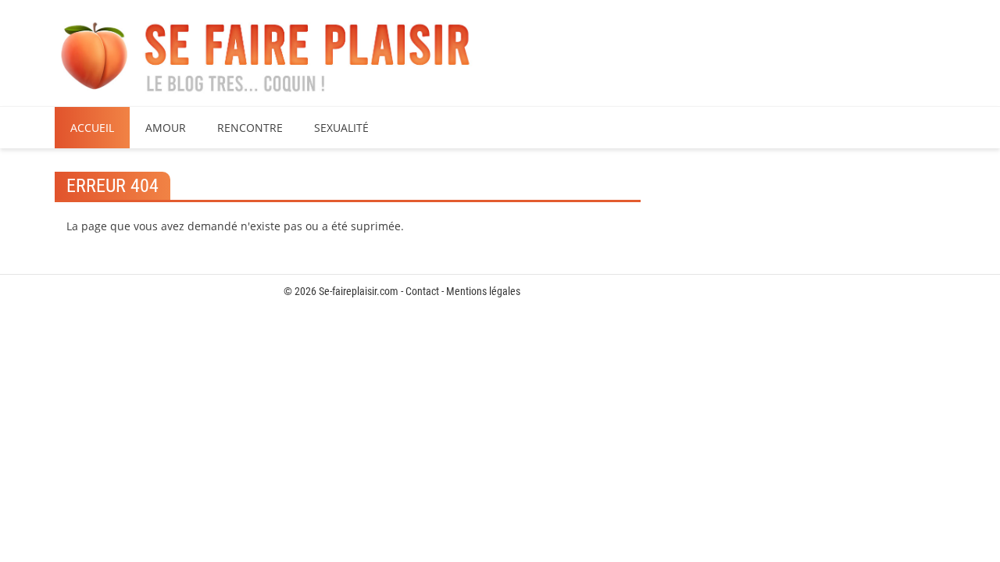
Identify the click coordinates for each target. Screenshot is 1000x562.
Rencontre (250, 127)
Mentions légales (483, 291)
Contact (422, 291)
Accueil (92, 127)
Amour (165, 127)
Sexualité (341, 127)
